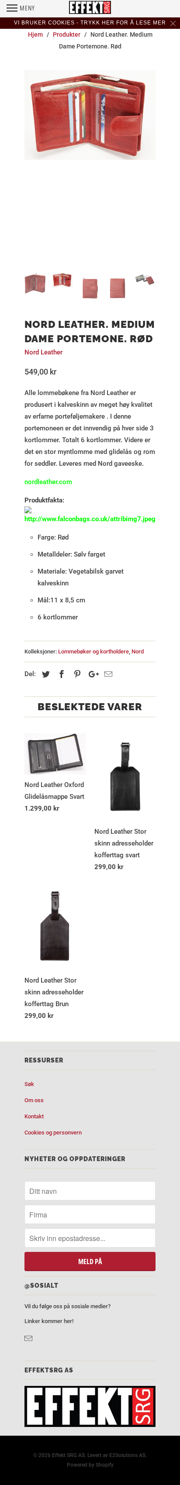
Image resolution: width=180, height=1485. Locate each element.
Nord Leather (43, 352)
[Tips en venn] (107, 674)
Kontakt (34, 1116)
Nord (138, 651)
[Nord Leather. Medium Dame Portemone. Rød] (90, 115)
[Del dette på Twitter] (45, 674)
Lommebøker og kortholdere (93, 651)
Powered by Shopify (90, 1465)
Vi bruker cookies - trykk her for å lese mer (90, 23)
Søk (29, 1084)
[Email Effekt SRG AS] (29, 1338)
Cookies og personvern (53, 1132)
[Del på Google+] (91, 674)
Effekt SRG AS (68, 1455)
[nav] (21, 8)
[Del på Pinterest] (76, 674)
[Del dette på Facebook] (60, 674)
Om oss (34, 1100)
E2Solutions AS (127, 1455)
